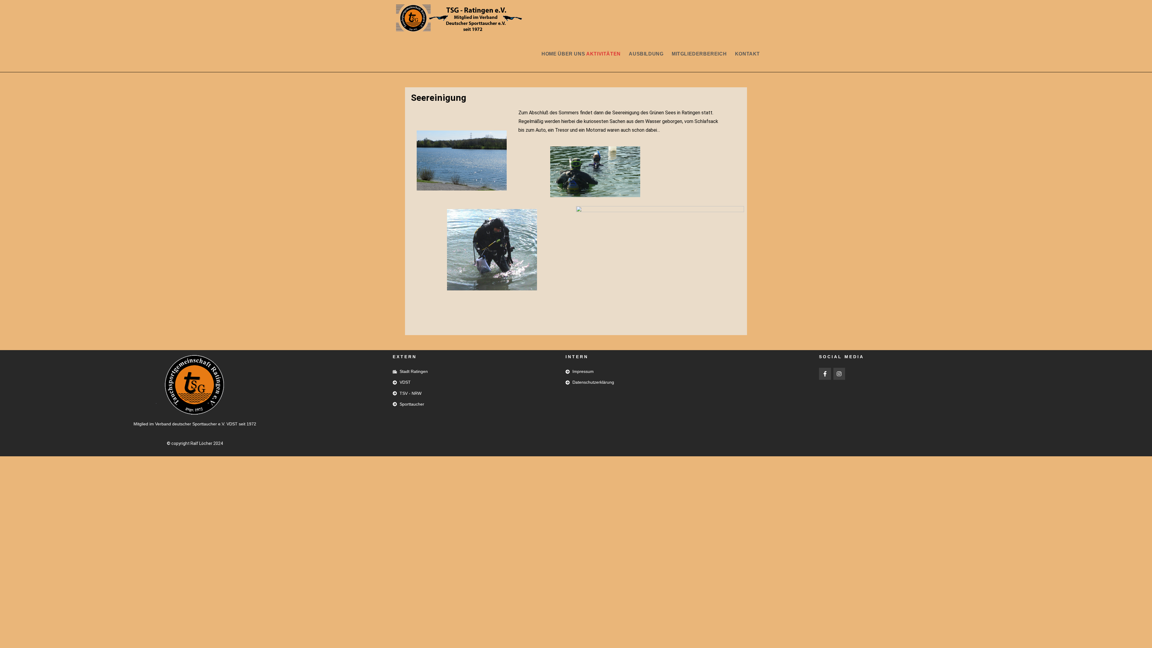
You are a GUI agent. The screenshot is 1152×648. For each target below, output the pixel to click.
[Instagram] (839, 374)
